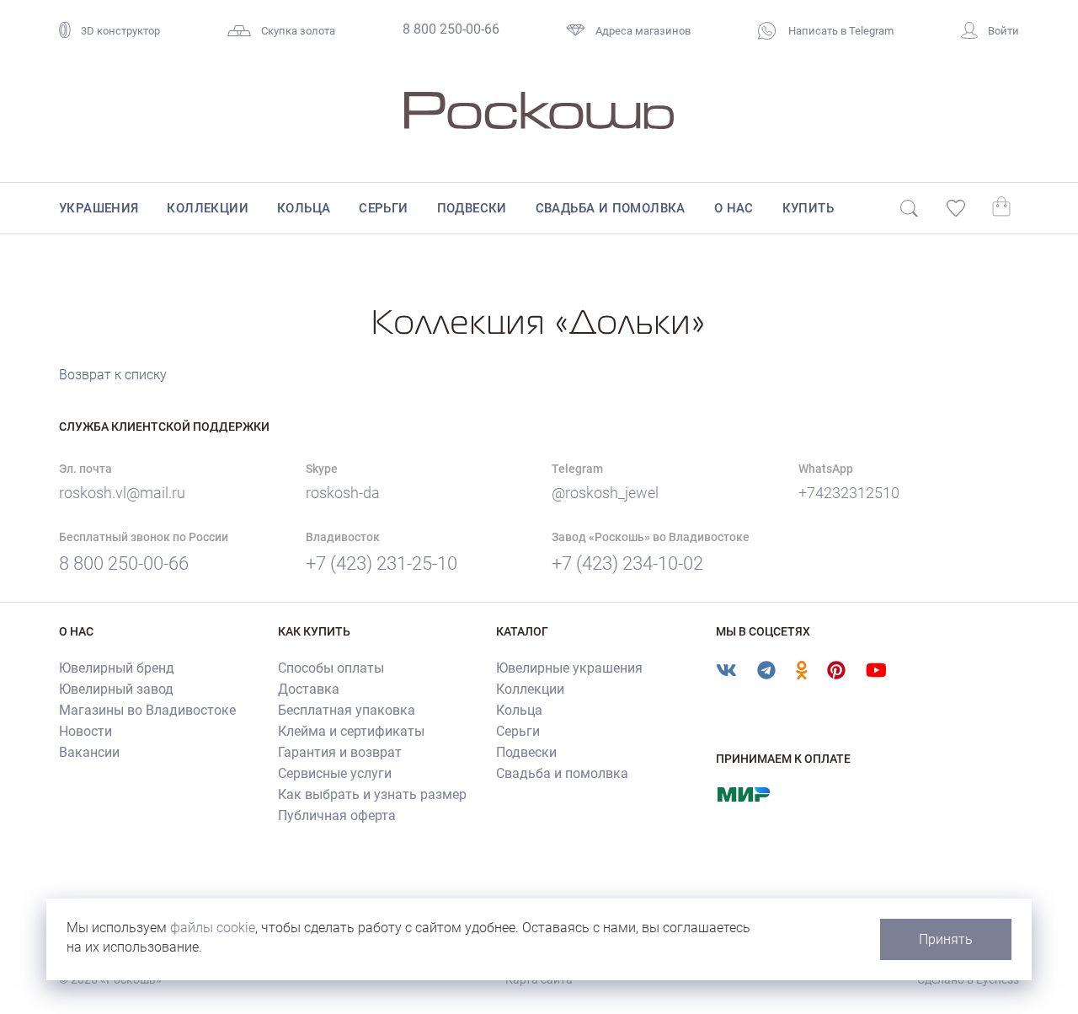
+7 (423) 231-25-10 (381, 563)
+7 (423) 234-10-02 (627, 563)
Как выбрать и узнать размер (372, 794)
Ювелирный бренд (116, 668)
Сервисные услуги (335, 773)
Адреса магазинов (643, 30)
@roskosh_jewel (605, 493)
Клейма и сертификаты (351, 731)
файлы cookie (212, 928)
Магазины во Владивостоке (147, 710)
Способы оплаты (331, 668)
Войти (1003, 30)
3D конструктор (120, 30)
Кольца (303, 208)
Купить (808, 208)
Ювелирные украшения (569, 668)
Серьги (383, 208)
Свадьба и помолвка (611, 208)
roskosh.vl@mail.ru (122, 493)
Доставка (308, 689)
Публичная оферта (337, 815)
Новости (85, 731)
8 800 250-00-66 (451, 29)
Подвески (472, 208)
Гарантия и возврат (340, 752)
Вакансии (89, 752)
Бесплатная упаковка (346, 710)
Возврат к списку (113, 375)
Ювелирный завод (116, 689)
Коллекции (207, 208)
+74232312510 (848, 493)
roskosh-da (343, 493)
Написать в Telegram (840, 30)
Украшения (99, 208)
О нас (734, 208)
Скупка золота (298, 30)
